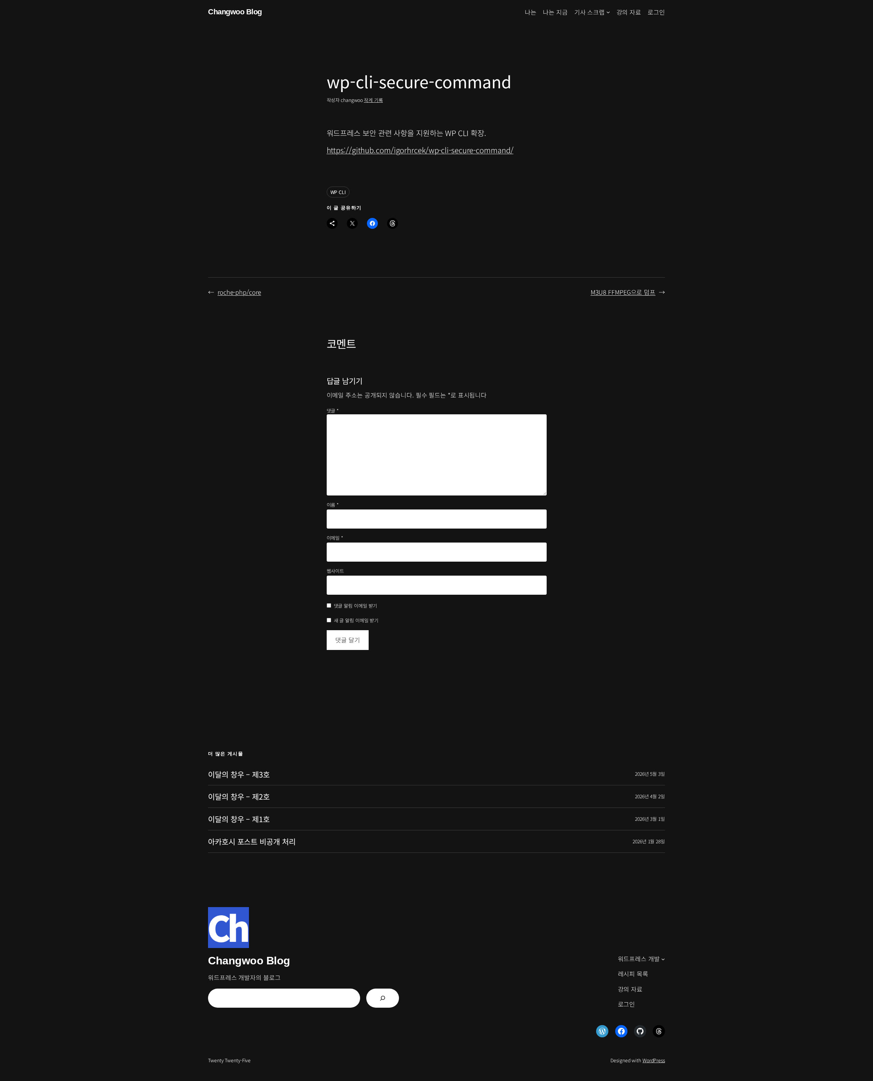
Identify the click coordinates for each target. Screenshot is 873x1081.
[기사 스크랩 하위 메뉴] (608, 12)
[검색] (382, 998)
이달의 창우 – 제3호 (239, 774)
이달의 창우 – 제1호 (239, 819)
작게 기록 (373, 100)
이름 (333, 505)
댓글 (333, 410)
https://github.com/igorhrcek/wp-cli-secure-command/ (420, 149)
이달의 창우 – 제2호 (239, 796)
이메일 (335, 538)
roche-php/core (239, 291)
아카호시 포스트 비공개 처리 (252, 841)
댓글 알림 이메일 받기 (356, 605)
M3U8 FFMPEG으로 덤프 (623, 291)
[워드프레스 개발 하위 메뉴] (663, 959)
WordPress (653, 1060)
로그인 (656, 12)
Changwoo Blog (235, 12)
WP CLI (338, 192)
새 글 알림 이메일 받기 (356, 620)
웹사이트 (335, 571)
